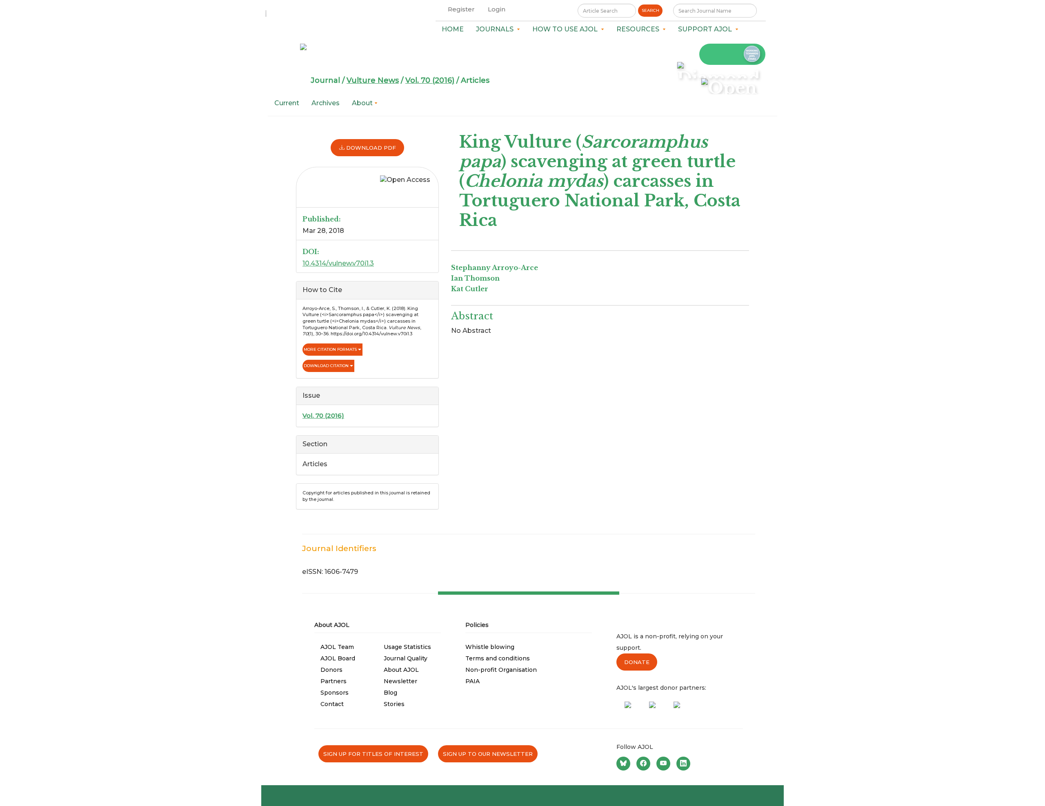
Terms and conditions (497, 658)
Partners (333, 681)
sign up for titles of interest (373, 754)
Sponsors (334, 692)
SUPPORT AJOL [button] (706, 29)
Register (461, 9)
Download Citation (327, 365)
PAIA (472, 681)
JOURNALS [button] (496, 29)
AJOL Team (337, 647)
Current (286, 103)
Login (496, 9)
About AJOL (401, 669)
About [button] (363, 103)
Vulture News (373, 80)
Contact (332, 704)
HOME (453, 29)
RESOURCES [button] (639, 29)
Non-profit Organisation (501, 669)
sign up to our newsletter (488, 754)
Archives (325, 103)
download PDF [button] (370, 147)
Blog (390, 692)
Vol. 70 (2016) (429, 80)
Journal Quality (405, 658)
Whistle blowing (489, 647)
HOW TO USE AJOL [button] (566, 29)
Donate (636, 662)
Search (650, 10)
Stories (394, 704)
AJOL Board (337, 658)
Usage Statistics (407, 647)
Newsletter (400, 681)
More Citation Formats (331, 349)
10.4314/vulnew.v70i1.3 (338, 263)
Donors (331, 669)
